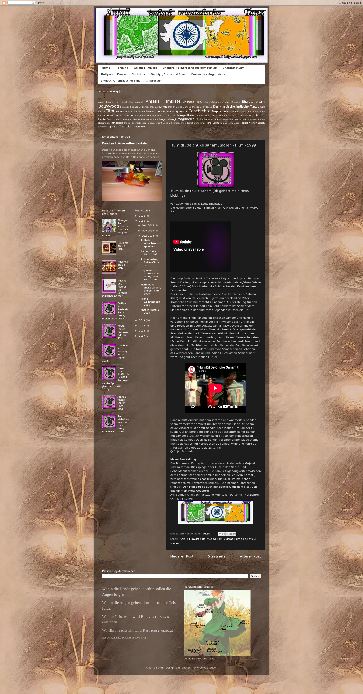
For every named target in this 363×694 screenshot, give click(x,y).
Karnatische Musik (220, 115)
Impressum (154, 80)
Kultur (260, 115)
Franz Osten (139, 111)
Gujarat (217, 111)
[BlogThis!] (224, 534)
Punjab (223, 123)
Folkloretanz (124, 111)
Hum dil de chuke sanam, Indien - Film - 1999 (151, 289)
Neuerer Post (181, 556)
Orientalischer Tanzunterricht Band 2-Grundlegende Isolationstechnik (168, 123)
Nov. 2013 (148, 230)
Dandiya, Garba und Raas (168, 74)
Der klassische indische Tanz (235, 106)
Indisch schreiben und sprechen (151, 243)
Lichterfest (104, 119)
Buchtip (162, 106)
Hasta (227, 111)
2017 (142, 335)
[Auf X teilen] (227, 534)
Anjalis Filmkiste (145, 67)
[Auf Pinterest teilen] (234, 534)
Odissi (127, 123)
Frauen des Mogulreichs (208, 74)
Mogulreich (186, 119)
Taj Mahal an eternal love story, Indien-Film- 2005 (151, 275)
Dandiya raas (175, 107)
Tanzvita (122, 67)
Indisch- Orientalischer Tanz (120, 80)
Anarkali (139, 102)
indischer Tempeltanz (178, 115)
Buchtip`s (138, 74)
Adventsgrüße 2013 (123, 264)
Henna (235, 111)
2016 (142, 330)
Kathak (234, 115)
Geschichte (199, 110)
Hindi (242, 111)
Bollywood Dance (113, 74)
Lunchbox (117, 119)
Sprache (102, 126)
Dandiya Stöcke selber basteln (124, 143)
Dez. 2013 (148, 235)
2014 (142, 320)
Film (109, 110)
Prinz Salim (212, 122)
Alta (131, 102)
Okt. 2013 (148, 225)
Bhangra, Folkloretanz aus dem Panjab (190, 67)
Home (106, 67)
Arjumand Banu (192, 101)
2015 (142, 325)
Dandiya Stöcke (191, 107)
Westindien (139, 126)
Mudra (199, 119)
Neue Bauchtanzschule (235, 119)
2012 (142, 215)
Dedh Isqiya (206, 107)
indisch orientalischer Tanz (123, 115)
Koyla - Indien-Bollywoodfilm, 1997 (123, 332)
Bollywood (108, 106)
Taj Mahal (112, 126)
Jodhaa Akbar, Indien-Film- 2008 (122, 403)
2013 (142, 220)
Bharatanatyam (233, 67)
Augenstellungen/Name (217, 102)
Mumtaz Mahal (212, 119)
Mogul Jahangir (168, 119)
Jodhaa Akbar (203, 115)
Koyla (251, 115)
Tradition (126, 126)
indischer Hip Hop (151, 115)
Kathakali (243, 115)
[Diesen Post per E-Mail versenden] (220, 534)
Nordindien (104, 123)
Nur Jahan (117, 122)
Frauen (151, 111)
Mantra (136, 119)
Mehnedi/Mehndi (149, 119)
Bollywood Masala (148, 107)
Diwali (261, 106)
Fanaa (101, 111)
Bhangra (235, 102)
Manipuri (127, 119)
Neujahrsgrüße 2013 (123, 246)
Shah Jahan (258, 122)
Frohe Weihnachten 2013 (150, 301)
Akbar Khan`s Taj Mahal (112, 102)
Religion (245, 122)
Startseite (217, 556)
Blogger (211, 667)
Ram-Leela (233, 123)
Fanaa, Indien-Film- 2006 (150, 253)
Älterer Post (250, 556)
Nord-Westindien (256, 119)
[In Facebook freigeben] (231, 534)
